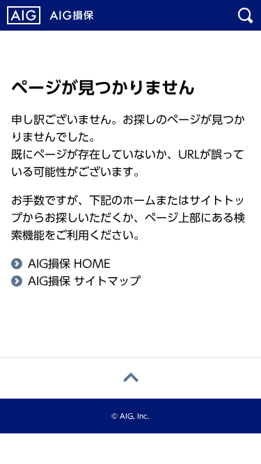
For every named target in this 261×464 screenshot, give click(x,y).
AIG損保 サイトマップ (84, 281)
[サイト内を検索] (245, 15)
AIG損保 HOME (69, 263)
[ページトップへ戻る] (130, 378)
